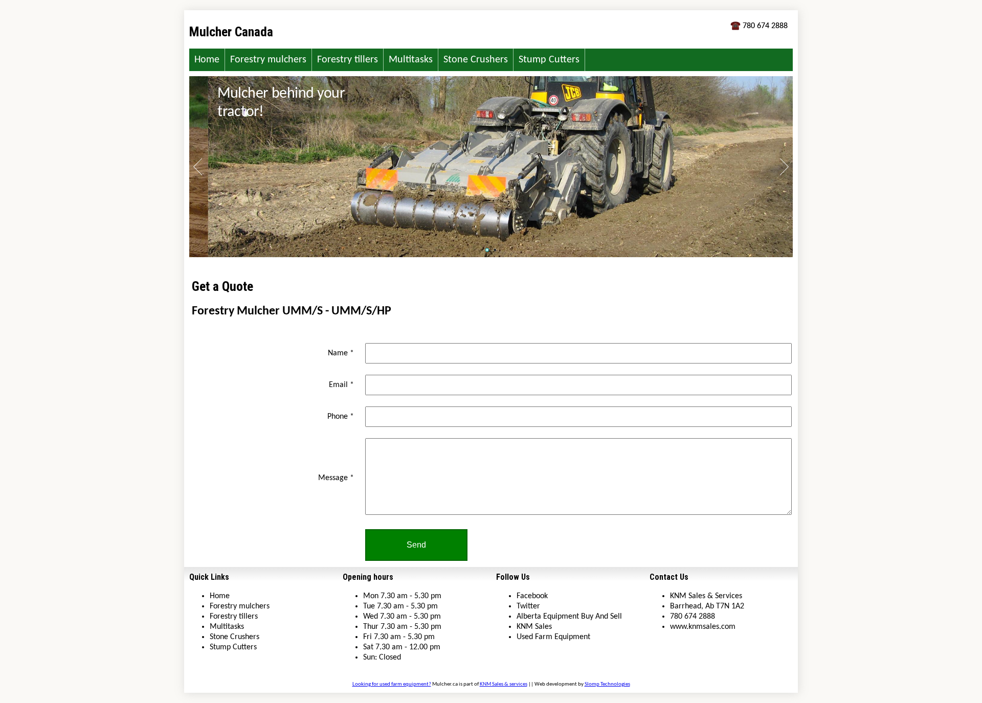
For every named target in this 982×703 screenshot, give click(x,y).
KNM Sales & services (503, 684)
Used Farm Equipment (553, 637)
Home (206, 60)
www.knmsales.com (702, 627)
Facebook (532, 596)
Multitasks (411, 60)
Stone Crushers (475, 60)
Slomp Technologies (607, 684)
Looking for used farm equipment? (391, 684)
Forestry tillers (347, 60)
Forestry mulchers (268, 60)
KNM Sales (534, 627)
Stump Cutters (549, 60)
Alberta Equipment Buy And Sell (569, 617)
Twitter (528, 606)
